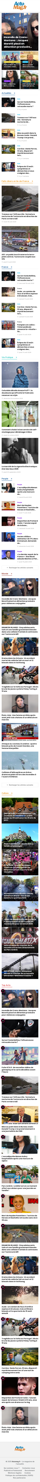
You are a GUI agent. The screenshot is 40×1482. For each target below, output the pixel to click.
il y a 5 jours (23, 125)
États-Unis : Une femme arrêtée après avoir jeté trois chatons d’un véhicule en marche (19, 717)
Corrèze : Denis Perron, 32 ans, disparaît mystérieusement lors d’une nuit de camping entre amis (19, 1370)
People (19, 484)
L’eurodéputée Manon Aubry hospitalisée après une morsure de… (27, 490)
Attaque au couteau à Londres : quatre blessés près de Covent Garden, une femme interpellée (19, 746)
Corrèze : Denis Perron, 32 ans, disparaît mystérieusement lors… (27, 152)
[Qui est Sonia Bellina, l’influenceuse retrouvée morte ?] (8, 102)
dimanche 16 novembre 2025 (13, 398)
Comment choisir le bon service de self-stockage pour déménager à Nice (19, 430)
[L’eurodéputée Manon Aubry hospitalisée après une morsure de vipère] (11, 79)
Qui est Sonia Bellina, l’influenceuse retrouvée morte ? (26, 104)
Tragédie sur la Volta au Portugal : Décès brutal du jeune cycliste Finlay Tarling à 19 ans (20, 689)
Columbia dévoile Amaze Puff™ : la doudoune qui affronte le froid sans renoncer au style (18, 392)
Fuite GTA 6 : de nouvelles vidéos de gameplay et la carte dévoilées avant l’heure (18, 1069)
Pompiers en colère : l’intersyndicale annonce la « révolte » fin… (26, 328)
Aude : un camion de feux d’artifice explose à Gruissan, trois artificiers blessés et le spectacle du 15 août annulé (17, 1310)
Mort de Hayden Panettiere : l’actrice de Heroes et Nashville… (27, 507)
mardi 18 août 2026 (10, 222)
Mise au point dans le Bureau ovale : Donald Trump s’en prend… (27, 135)
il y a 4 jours (23, 109)
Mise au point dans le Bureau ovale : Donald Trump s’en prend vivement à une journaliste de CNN (18, 1129)
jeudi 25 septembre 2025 (12, 472)
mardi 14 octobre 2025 (11, 435)
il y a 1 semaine (24, 158)
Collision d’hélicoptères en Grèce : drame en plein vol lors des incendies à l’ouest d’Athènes (19, 774)
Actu (18, 99)
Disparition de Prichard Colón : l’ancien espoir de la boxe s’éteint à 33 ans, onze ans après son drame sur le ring (19, 1400)
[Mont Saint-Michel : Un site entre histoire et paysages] (20, 836)
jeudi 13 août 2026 (10, 262)
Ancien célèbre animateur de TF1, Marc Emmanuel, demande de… (27, 539)
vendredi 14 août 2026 (26, 528)
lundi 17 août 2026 (25, 513)
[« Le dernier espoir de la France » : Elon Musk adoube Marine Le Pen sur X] (8, 554)
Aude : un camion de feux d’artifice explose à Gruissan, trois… (27, 293)
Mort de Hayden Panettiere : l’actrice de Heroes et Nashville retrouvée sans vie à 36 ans (19, 1217)
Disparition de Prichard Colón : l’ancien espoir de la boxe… (27, 523)
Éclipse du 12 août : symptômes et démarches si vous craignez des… (25, 169)
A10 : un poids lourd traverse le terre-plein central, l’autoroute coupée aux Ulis (18, 256)
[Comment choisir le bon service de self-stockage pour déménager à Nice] (20, 414)
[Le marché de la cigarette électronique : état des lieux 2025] (20, 451)
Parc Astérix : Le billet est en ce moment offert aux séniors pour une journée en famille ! (19, 1188)
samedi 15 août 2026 (26, 299)
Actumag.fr (16, 1461)
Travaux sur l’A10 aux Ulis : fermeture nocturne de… (26, 119)
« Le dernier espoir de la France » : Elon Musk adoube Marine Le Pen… (27, 556)
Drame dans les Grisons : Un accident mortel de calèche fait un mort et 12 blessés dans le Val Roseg (18, 660)
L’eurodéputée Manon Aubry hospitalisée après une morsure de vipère (17, 1158)
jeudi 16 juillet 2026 (25, 562)
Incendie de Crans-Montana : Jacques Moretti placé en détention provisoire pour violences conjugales (19, 601)
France (19, 288)
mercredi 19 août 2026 (26, 283)
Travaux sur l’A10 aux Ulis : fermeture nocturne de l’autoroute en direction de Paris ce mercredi (19, 216)
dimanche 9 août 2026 (26, 546)
